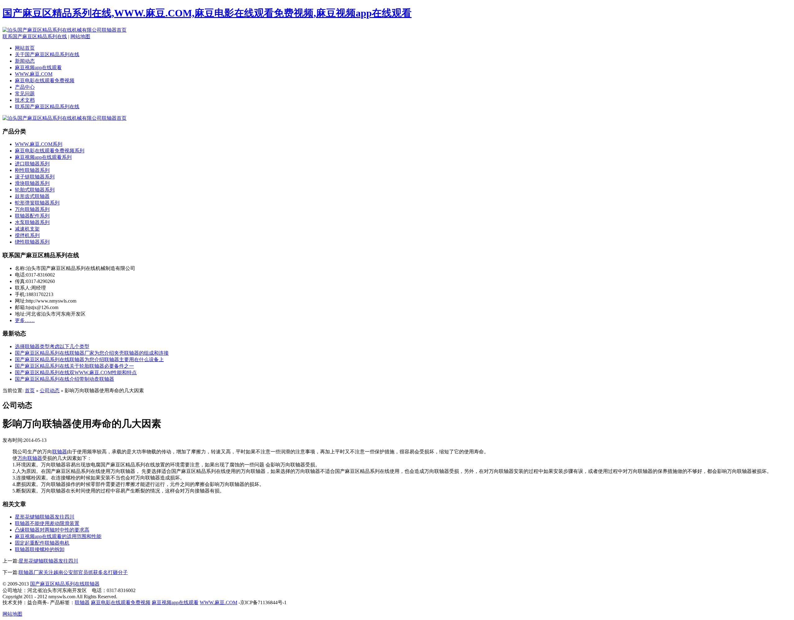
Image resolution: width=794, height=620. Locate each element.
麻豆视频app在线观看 (38, 67)
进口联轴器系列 (32, 163)
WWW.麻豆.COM (33, 74)
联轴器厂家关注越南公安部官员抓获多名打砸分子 (73, 572)
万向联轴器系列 (32, 209)
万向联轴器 (29, 458)
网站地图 (80, 36)
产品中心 (25, 87)
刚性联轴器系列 (32, 170)
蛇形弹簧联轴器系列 (37, 202)
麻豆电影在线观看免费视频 (44, 80)
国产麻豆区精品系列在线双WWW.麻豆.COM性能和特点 (76, 372)
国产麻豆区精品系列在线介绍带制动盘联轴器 (64, 379)
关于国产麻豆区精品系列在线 (47, 54)
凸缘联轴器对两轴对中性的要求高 (52, 529)
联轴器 (59, 451)
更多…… (25, 320)
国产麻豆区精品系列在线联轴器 (65, 583)
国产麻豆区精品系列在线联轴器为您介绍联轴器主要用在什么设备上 (89, 359)
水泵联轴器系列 (32, 222)
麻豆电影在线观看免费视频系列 (49, 150)
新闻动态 (25, 61)
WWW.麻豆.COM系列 (38, 144)
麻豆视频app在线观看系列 (43, 157)
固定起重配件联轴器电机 (42, 543)
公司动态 (50, 390)
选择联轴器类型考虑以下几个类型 (52, 346)
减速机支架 (27, 228)
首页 (30, 390)
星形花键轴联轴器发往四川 (44, 516)
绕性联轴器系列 (32, 242)
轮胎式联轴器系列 (35, 189)
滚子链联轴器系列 (35, 176)
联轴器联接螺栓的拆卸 (40, 549)
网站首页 (25, 48)
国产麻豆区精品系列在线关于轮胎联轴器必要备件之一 (74, 366)
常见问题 (25, 93)
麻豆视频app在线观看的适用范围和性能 (58, 536)
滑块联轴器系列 (32, 183)
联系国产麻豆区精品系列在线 (34, 36)
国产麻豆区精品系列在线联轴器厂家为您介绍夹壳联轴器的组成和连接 (92, 353)
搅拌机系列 (27, 235)
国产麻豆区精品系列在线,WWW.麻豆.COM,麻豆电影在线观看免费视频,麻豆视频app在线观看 (207, 13)
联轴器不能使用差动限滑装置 (47, 523)
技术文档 (25, 100)
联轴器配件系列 (32, 215)
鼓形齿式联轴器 (32, 196)
